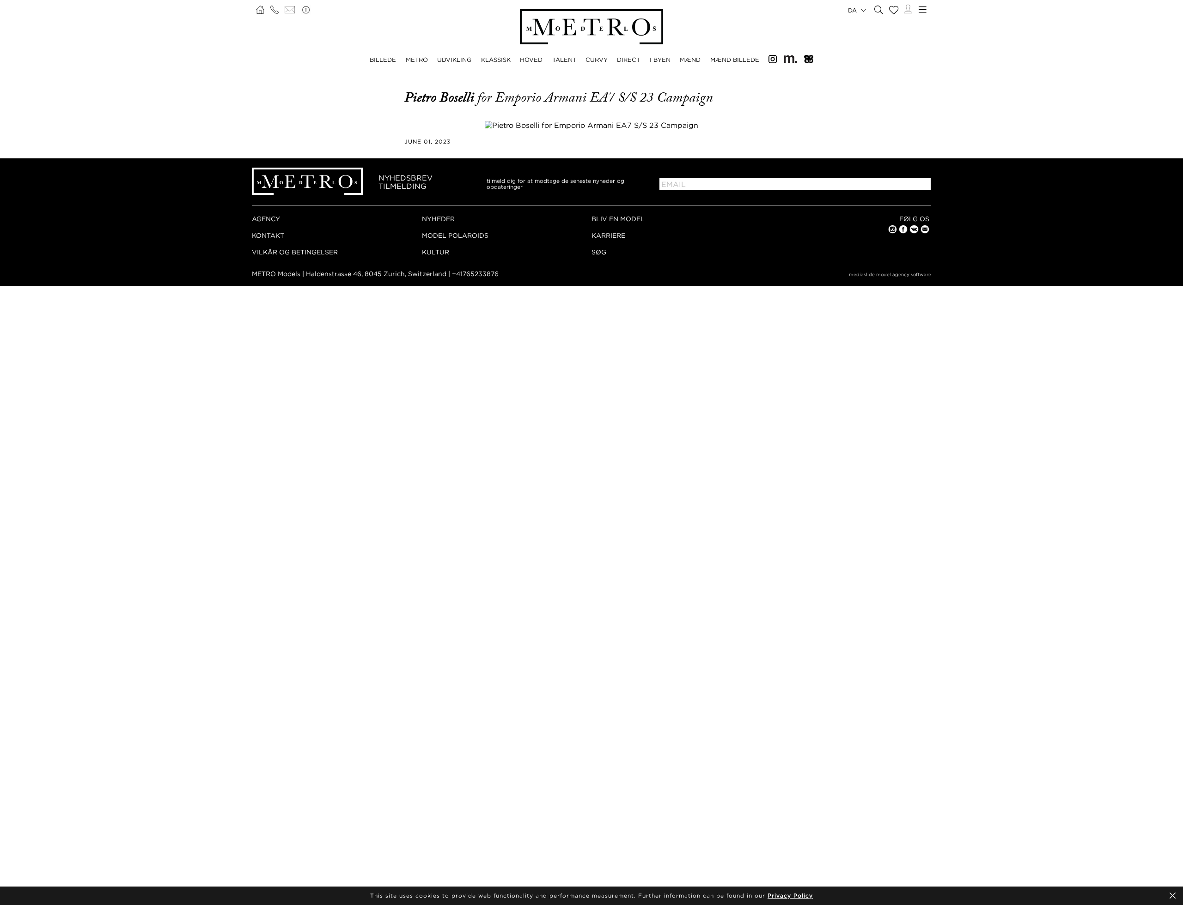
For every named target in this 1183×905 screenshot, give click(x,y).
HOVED (531, 59)
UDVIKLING (454, 59)
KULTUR (435, 251)
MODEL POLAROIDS (455, 235)
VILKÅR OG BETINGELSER (295, 251)
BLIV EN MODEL (618, 218)
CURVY (596, 59)
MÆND (690, 59)
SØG (599, 251)
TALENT (564, 59)
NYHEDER (438, 218)
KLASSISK (496, 59)
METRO (417, 59)
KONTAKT (268, 235)
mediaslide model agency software (890, 274)
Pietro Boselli (440, 97)
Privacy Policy (790, 896)
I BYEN (660, 59)
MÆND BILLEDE (734, 59)
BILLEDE (383, 59)
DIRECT (628, 59)
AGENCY (266, 218)
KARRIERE (608, 235)
